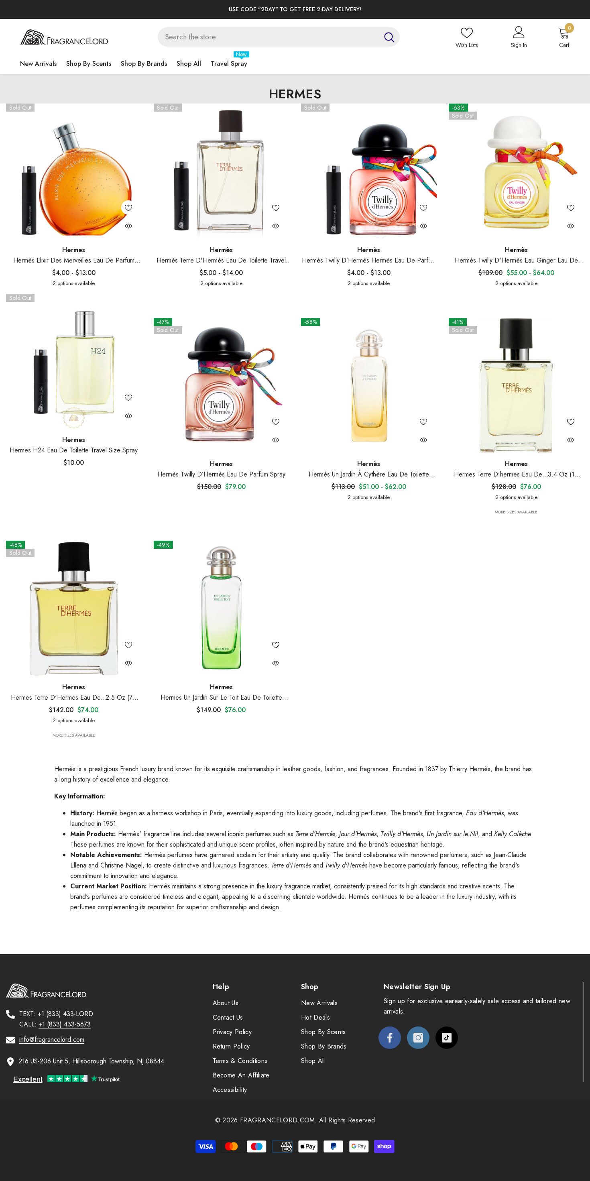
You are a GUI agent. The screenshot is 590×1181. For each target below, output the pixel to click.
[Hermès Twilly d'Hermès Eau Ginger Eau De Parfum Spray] (516, 171)
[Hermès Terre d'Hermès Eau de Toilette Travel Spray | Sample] (221, 171)
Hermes (73, 250)
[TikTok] (446, 1037)
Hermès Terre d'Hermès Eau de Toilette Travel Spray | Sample (221, 261)
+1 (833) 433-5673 (65, 1024)
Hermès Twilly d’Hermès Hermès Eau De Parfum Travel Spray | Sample (369, 261)
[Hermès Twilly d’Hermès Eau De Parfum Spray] (221, 386)
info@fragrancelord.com (51, 1039)
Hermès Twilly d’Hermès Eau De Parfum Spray (221, 474)
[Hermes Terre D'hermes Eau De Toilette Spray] (516, 386)
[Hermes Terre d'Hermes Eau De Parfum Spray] (74, 608)
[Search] (279, 37)
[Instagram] (418, 1037)
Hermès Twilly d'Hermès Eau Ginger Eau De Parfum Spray (516, 261)
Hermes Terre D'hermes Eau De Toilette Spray (519, 475)
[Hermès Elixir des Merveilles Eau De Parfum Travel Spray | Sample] (74, 171)
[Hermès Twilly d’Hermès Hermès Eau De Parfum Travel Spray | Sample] (369, 171)
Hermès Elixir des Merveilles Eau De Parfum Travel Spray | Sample (73, 261)
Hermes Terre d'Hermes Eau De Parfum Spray (76, 698)
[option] (286, 9)
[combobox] (268, 37)
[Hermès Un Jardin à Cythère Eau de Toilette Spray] (369, 386)
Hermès (221, 250)
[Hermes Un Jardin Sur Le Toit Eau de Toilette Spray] (221, 608)
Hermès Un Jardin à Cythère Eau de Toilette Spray (369, 475)
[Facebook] (389, 1037)
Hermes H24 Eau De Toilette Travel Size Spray (74, 450)
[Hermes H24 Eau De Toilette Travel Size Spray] (74, 362)
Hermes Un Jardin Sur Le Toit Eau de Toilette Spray (221, 698)
